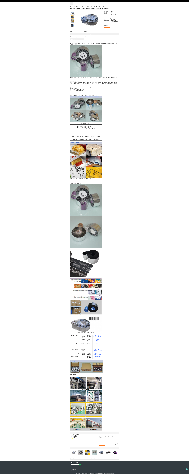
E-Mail (72, 469)
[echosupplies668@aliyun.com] (186, 469)
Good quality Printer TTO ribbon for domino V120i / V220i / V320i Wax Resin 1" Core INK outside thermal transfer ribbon (80, 457)
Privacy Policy (77, 473)
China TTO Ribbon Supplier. (83, 473)
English (117, 0)
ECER (113, 473)
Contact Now (107, 27)
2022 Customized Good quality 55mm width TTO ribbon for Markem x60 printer (108, 456)
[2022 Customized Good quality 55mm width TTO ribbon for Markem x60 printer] (108, 452)
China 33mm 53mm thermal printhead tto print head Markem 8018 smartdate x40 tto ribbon (101, 457)
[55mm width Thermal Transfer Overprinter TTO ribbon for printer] (115, 452)
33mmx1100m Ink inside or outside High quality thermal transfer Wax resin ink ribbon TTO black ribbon (73, 457)
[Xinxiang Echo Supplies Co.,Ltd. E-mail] (72, 438)
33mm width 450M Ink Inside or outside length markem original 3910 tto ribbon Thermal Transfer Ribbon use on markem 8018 (94, 457)
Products (74, 6)
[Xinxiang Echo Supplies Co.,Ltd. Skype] (71, 438)
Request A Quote (111, 0)
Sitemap (74, 469)
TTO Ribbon (77, 6)
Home (71, 6)
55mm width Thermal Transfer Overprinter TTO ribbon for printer (115, 456)
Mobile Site (72, 470)
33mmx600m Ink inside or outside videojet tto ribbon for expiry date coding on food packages (87, 457)
